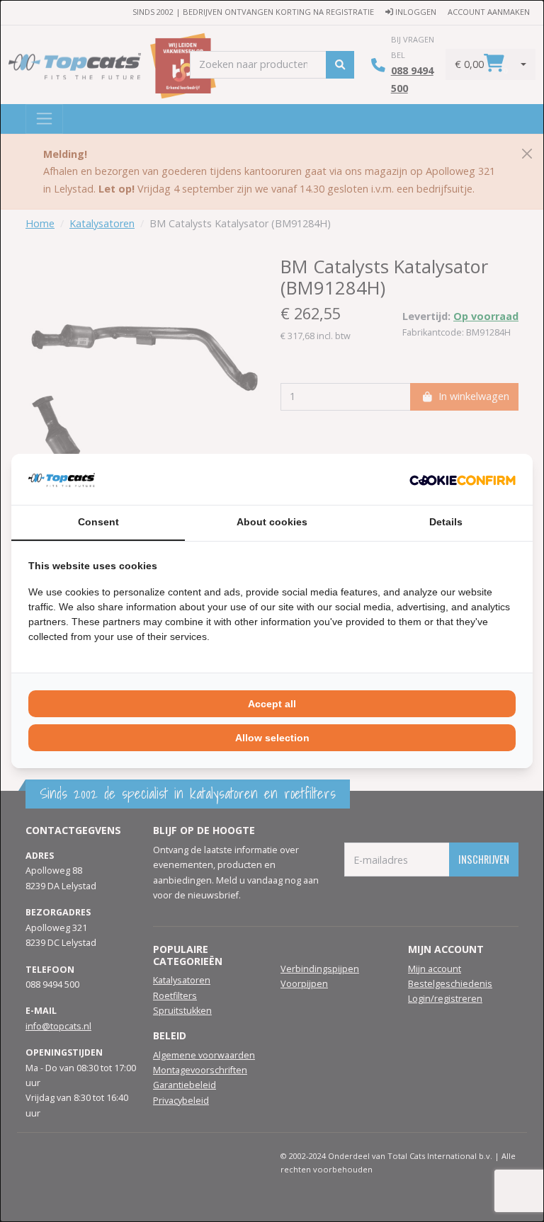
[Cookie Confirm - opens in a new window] (462, 479)
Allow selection (272, 737)
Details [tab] (446, 521)
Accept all (272, 703)
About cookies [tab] (272, 521)
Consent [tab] (98, 521)
